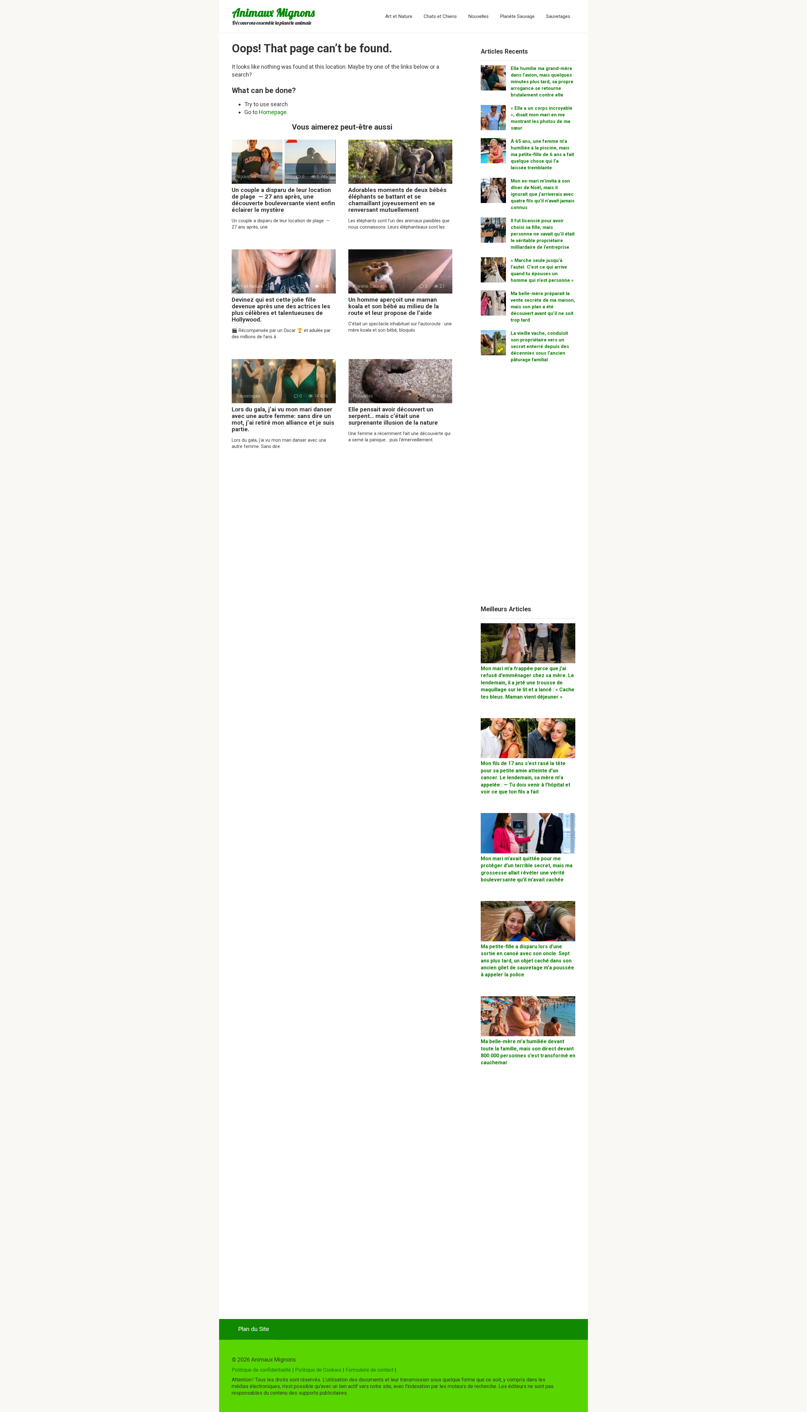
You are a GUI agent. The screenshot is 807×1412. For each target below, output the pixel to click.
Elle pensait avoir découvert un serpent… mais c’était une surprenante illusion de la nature (393, 416)
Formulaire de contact (369, 1370)
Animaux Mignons (273, 12)
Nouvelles (478, 16)
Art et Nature (398, 16)
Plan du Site (253, 1329)
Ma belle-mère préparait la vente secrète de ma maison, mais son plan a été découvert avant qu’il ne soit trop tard (543, 307)
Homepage (273, 112)
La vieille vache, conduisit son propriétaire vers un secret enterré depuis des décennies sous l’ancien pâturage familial (540, 346)
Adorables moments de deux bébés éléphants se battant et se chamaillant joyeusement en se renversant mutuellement (397, 199)
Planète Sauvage (517, 16)
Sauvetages (558, 16)
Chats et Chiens (440, 16)
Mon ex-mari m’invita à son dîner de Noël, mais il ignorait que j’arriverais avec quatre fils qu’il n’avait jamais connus (542, 194)
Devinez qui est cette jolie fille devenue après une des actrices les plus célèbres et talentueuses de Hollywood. (281, 309)
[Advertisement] (528, 486)
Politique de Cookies (318, 1370)
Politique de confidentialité (261, 1370)
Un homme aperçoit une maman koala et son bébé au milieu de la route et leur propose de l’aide (393, 306)
